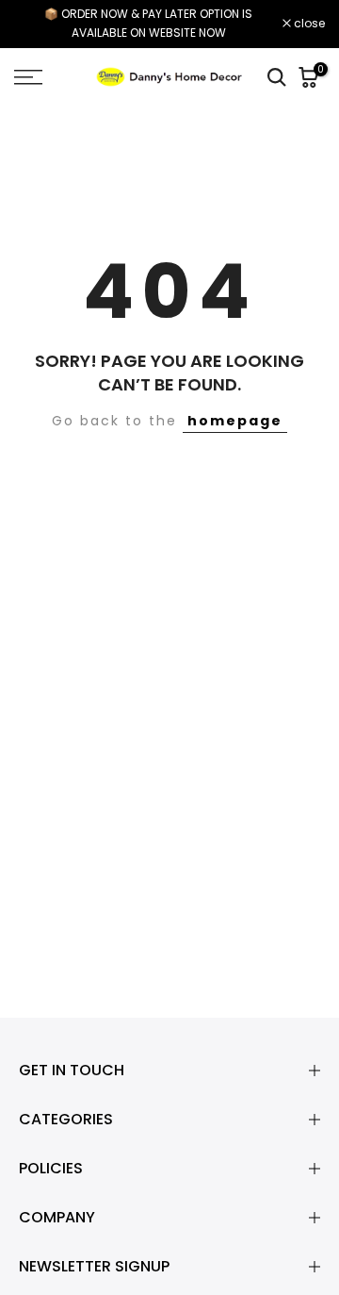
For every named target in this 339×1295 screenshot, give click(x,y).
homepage (234, 420)
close (308, 23)
